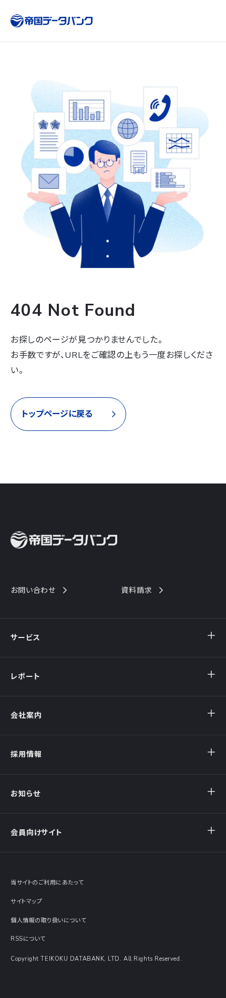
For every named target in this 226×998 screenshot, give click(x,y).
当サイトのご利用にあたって (47, 883)
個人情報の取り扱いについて (48, 920)
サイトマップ (26, 902)
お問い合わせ (33, 590)
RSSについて (28, 939)
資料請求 (136, 590)
